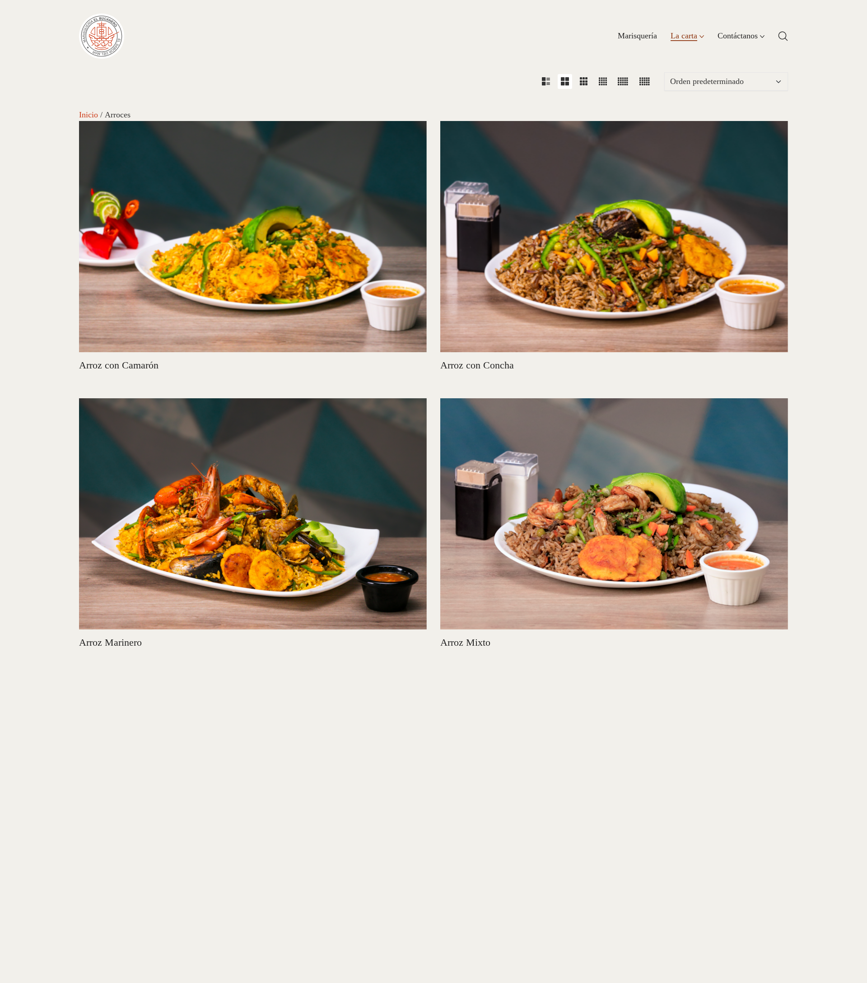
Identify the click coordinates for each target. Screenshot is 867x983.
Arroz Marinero (110, 642)
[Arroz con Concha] (614, 236)
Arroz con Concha (477, 365)
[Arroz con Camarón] (253, 236)
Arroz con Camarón (118, 365)
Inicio (88, 114)
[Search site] (783, 36)
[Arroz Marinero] (253, 513)
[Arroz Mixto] (614, 513)
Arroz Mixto (465, 642)
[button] (546, 81)
